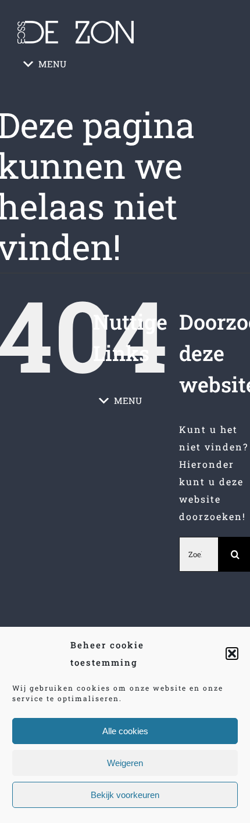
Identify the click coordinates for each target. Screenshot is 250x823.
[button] (232, 653)
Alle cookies (125, 731)
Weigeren (125, 763)
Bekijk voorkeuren (125, 795)
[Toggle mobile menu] (226, 94)
